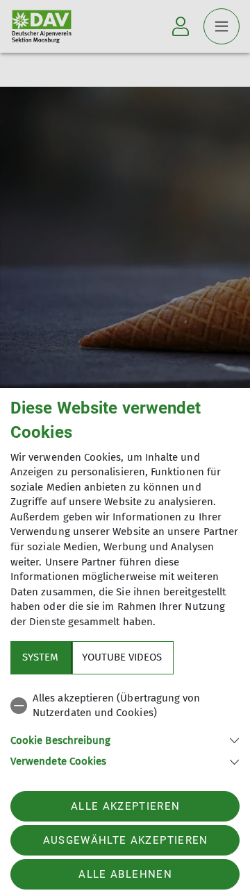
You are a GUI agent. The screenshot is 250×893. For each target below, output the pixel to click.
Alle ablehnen (125, 874)
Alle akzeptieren (125, 806)
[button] (125, 739)
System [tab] (40, 657)
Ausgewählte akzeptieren (125, 840)
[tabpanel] (125, 727)
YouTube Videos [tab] (122, 657)
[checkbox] (125, 706)
